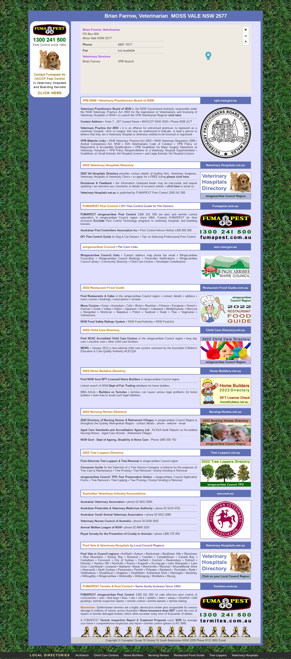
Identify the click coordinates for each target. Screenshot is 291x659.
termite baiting (177, 601)
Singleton (122, 573)
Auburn (138, 553)
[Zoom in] (246, 30)
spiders (151, 597)
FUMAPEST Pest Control (152, 192)
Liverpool (110, 566)
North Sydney (106, 569)
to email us (180, 186)
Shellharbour (88, 573)
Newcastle (88, 569)
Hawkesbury (173, 560)
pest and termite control (180, 214)
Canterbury (87, 560)
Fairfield (143, 560)
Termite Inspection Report (117, 620)
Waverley (191, 573)
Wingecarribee (107, 576)
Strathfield (137, 573)
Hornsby (86, 563)
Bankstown (153, 553)
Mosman (165, 566)
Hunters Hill (101, 563)
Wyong (171, 576)
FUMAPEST (91, 620)
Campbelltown (165, 557)
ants (102, 597)
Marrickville (150, 566)
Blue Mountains (93, 557)
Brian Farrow (91, 61)
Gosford (157, 560)
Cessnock (104, 560)
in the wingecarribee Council (119, 296)
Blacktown (190, 553)
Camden (147, 557)
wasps (172, 597)
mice (141, 597)
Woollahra (158, 576)
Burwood (132, 557)
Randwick (165, 569)
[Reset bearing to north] (246, 42)
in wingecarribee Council (146, 379)
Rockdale (180, 569)
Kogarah (143, 563)
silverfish (184, 597)
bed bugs (113, 597)
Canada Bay (186, 557)
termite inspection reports (108, 601)
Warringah (176, 573)
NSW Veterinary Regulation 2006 (174, 140)
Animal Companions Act (96, 144)
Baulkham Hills (172, 553)
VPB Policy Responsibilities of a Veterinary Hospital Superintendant (152, 150)
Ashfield (126, 553)
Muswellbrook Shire (185, 566)
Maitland (124, 566)
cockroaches (88, 597)
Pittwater (151, 569)
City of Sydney (124, 560)
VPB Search (126, 61)
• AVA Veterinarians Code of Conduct (148, 144)
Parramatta (124, 569)
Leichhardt (96, 566)
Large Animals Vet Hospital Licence (172, 153)
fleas (125, 597)
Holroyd (189, 560)
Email (222, 640)
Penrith (138, 569)
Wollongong (142, 576)
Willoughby (89, 576)
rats (133, 597)
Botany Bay (115, 557)
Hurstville (117, 563)
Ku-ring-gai (158, 563)
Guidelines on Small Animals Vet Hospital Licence (111, 153)
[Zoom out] (246, 36)
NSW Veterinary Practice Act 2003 (130, 140)
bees (162, 597)
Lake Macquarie (178, 563)
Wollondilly (125, 576)
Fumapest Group (131, 640)
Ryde (192, 569)
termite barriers (157, 601)
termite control (136, 601)
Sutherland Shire (157, 573)
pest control (185, 594)
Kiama (131, 563)
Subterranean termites (110, 607)
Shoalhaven (106, 573)
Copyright (111, 640)
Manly (136, 566)
